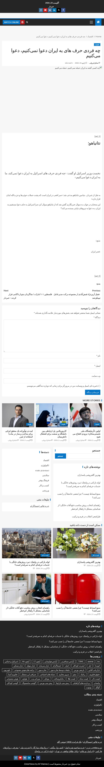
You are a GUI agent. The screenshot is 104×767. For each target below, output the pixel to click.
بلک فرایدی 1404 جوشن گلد (69, 742)
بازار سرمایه (44, 666)
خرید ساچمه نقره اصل (74, 747)
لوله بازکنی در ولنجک (44, 751)
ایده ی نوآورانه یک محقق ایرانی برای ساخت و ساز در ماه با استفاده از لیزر (19, 434)
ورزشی (45, 490)
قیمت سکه (83, 679)
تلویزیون (7, 670)
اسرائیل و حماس (11, 661)
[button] (91, 22)
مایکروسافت (58, 679)
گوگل (97, 687)
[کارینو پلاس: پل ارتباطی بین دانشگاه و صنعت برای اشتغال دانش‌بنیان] (52, 415)
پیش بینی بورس (46, 683)
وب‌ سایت (96, 376)
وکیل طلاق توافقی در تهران (66, 751)
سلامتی (45, 475)
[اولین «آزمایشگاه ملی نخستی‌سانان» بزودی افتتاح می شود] (86, 415)
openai (90, 661)
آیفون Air (25, 661)
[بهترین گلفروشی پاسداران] (77, 543)
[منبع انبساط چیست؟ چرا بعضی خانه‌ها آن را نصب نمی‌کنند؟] (77, 589)
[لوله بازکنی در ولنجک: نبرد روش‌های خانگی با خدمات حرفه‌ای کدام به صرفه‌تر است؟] (26, 543)
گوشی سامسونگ (29, 683)
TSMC (81, 661)
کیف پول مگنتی (56, 747)
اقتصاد (97, 44)
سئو (74, 674)
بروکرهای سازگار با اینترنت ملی (34, 747)
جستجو (96, 450)
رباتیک (82, 674)
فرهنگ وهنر (44, 480)
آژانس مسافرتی (67, 661)
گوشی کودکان (12, 683)
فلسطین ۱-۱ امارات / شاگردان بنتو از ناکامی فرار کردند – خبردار (28, 294)
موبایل (46, 679)
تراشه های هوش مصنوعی (24, 670)
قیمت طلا (71, 679)
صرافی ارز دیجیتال (28, 674)
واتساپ (97, 683)
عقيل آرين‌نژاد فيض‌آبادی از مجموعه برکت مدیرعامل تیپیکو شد (77, 294)
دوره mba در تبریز (94, 747)
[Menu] (91, 22)
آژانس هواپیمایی (50, 661)
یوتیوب (88, 687)
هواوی (24, 679)
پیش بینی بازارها (62, 683)
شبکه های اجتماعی (47, 674)
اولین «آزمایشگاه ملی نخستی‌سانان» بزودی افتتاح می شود (86, 434)
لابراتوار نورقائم (87, 751)
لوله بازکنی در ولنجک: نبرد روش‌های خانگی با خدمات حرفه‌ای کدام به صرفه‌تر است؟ (64, 636)
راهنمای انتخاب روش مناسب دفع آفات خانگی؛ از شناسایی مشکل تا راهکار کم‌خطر (65, 646)
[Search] (27, 22)
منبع (98, 283)
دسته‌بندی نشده (42, 470)
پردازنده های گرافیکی (81, 683)
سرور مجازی (64, 674)
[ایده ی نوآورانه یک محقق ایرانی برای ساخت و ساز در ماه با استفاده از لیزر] (18, 415)
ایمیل (97, 365)
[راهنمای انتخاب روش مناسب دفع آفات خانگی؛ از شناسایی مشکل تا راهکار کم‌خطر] (26, 589)
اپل (90, 666)
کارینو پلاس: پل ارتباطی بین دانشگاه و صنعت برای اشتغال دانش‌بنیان (53, 434)
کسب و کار (44, 485)
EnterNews (29, 764)
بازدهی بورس (79, 670)
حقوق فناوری (94, 674)
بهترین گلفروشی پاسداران (88, 475)
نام (98, 355)
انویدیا (97, 666)
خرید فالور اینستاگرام (39, 506)
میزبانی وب (35, 679)
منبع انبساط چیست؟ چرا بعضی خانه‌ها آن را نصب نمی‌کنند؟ (75, 641)
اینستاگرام (57, 666)
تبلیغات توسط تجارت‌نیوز (60, 670)
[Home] (98, 22)
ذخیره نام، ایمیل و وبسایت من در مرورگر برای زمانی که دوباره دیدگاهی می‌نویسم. (62, 385)
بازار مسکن (18, 666)
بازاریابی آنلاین (94, 670)
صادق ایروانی (93, 63)
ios (98, 661)
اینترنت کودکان (78, 666)
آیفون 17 (36, 661)
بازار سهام (31, 666)
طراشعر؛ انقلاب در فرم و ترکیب (86, 516)
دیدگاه (97, 317)
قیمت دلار (96, 679)
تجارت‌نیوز (42, 670)
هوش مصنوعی (12, 679)
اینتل (67, 666)
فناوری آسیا (12, 674)
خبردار (51, 6)
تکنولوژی (45, 465)
